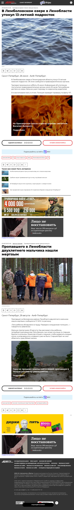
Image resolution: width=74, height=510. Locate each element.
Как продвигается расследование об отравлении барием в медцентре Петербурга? (35, 190)
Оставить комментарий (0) (58, 142)
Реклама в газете (64, 463)
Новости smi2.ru (8, 238)
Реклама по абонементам (35, 465)
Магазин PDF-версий (45, 461)
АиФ (3, 66)
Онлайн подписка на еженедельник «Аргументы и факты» (32, 463)
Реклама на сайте (19, 465)
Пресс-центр (34, 461)
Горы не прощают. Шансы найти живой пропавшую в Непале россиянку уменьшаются (41, 370)
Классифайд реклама (64, 465)
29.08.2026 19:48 (6, 243)
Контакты (54, 463)
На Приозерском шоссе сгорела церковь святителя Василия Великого (40, 124)
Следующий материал (38, 504)
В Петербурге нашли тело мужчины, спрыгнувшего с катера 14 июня (30, 183)
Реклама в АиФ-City (50, 465)
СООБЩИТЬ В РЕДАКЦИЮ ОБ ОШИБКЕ (49, 468)
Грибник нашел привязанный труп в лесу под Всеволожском (28, 177)
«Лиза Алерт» (6, 306)
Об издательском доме (21, 461)
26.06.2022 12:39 (6, 8)
